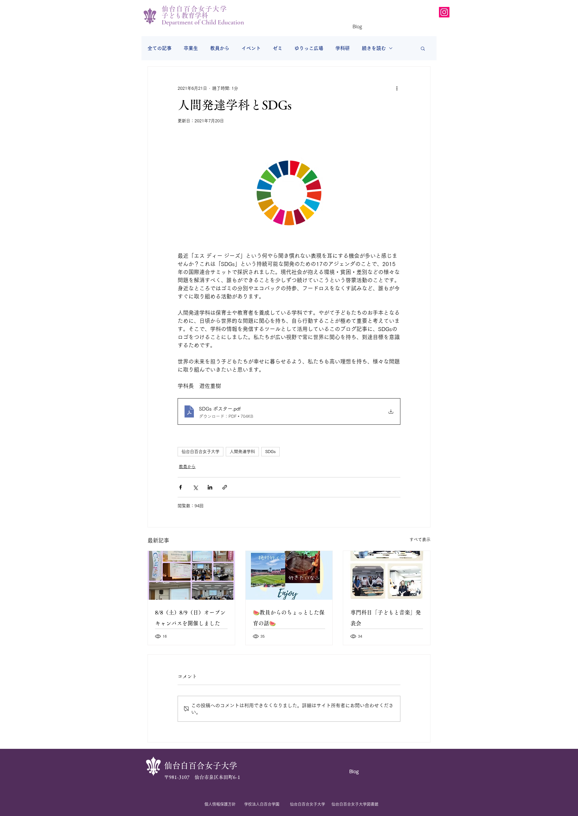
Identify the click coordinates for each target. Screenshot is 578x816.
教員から (219, 48)
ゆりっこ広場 (308, 48)
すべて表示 (419, 539)
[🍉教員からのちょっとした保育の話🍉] (289, 575)
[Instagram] (444, 12)
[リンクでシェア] (225, 487)
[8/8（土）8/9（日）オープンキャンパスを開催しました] (191, 575)
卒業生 (191, 48)
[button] (423, 48)
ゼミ (277, 48)
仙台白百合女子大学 (200, 451)
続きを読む (374, 48)
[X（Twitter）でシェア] (195, 487)
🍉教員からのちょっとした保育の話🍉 (289, 618)
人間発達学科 (242, 451)
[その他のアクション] (396, 88)
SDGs (270, 451)
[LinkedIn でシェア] (210, 487)
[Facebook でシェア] (180, 487)
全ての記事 (160, 48)
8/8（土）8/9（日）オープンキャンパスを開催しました (190, 618)
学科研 (342, 48)
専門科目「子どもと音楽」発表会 (385, 618)
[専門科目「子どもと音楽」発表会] (386, 575)
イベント (251, 48)
